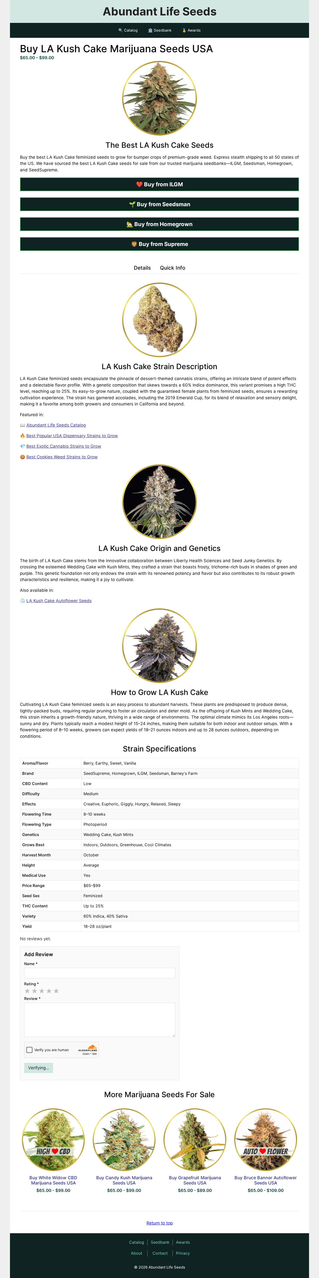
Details (142, 268)
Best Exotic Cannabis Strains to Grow (63, 446)
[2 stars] (34, 991)
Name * (31, 963)
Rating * (31, 984)
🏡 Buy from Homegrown (159, 224)
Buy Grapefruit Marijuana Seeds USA (195, 1180)
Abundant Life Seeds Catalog (56, 425)
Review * (32, 998)
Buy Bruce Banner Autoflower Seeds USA (266, 1180)
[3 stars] (42, 991)
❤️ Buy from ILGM (159, 184)
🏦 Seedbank (159, 30)
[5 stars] (56, 991)
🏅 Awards (191, 30)
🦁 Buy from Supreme (159, 244)
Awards (183, 1242)
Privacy (183, 1253)
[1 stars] (27, 991)
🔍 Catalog (128, 30)
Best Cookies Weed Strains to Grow (62, 456)
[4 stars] (49, 991)
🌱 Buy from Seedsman (159, 204)
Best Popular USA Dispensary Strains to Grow (72, 435)
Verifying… (38, 1067)
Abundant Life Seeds (160, 11)
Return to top (160, 1223)
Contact (160, 1253)
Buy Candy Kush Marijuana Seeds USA (124, 1180)
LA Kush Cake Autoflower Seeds (59, 600)
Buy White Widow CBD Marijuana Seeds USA (53, 1180)
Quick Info (172, 268)
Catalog (136, 1242)
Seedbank (160, 1242)
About (136, 1253)
